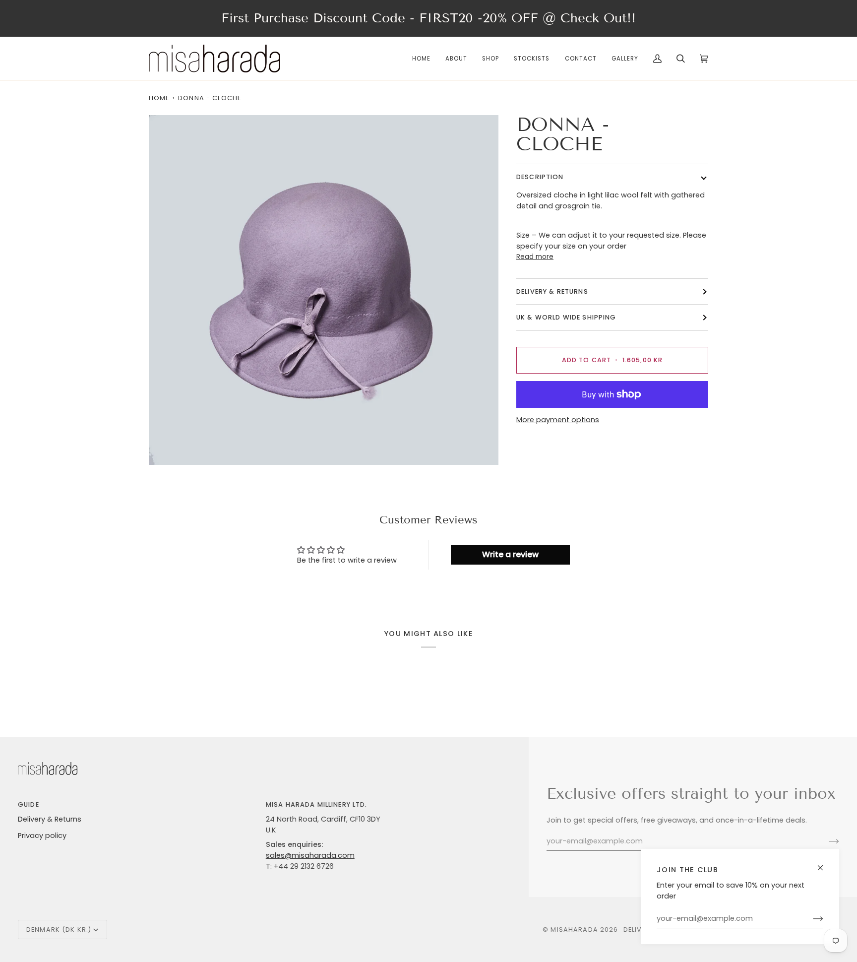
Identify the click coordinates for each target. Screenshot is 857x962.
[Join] (810, 919)
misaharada (574, 929)
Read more (534, 257)
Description (540, 177)
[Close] (824, 863)
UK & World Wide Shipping (566, 318)
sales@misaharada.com (310, 855)
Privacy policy (42, 835)
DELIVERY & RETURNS (552, 292)
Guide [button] (28, 804)
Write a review (510, 554)
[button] (490, 58)
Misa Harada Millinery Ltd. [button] (316, 804)
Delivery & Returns (49, 819)
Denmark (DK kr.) (58, 929)
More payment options (557, 420)
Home (159, 98)
